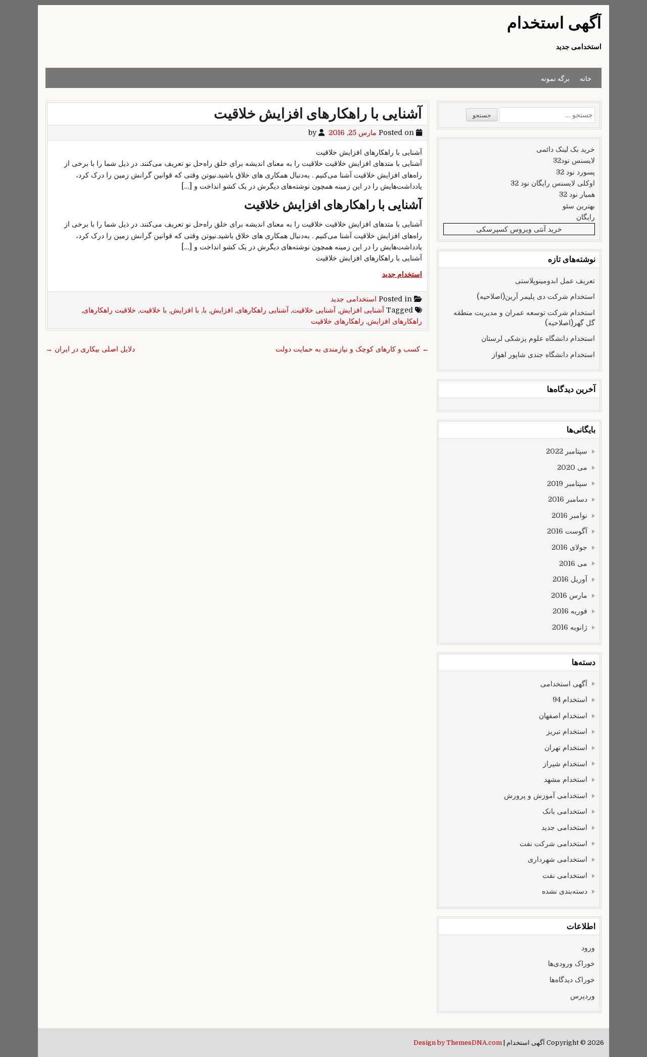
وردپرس (582, 996)
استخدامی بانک (564, 811)
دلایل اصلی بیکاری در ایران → (90, 349)
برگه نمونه (555, 78)
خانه (585, 78)
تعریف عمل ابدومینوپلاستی (555, 281)
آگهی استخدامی (563, 684)
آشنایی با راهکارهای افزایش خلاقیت (318, 114)
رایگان (585, 217)
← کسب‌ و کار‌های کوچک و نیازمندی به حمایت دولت (352, 349)
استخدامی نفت (564, 875)
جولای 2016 (569, 547)
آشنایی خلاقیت (314, 310)
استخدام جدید (402, 274)
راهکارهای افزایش (394, 321)
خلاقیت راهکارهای (109, 310)
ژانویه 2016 (569, 627)
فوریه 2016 (569, 611)
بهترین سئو (579, 206)
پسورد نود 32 (575, 172)
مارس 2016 (569, 595)
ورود (588, 948)
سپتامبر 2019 (567, 483)
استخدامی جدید (354, 299)
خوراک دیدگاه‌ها (572, 980)
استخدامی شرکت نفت (553, 844)
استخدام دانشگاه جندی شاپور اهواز (543, 354)
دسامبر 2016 (567, 499)
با (205, 310)
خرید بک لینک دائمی (565, 149)
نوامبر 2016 (569, 515)
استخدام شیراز (565, 764)
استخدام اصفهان (563, 716)
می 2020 (572, 467)
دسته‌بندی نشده (564, 891)
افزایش (221, 310)
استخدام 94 (569, 699)
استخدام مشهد (565, 779)
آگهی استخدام (554, 23)
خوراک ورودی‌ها (571, 963)
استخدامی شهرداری (557, 859)
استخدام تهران (565, 747)
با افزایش (184, 310)
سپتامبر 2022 (566, 451)
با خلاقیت (153, 310)
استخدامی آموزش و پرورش (545, 795)
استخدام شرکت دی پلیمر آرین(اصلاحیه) (536, 296)
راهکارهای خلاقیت (337, 321)
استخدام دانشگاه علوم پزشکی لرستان (538, 338)
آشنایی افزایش (361, 310)
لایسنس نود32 (574, 160)
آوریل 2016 (569, 579)
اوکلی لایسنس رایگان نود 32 (553, 183)
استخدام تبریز (566, 731)
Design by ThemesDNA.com (457, 1042)
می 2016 (573, 563)
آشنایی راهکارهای (263, 310)
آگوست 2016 (567, 531)
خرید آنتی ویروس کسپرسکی (519, 229)
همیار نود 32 (577, 194)
